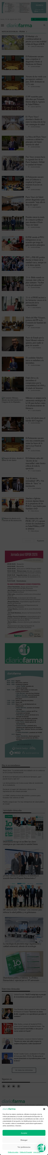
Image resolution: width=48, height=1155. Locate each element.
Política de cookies (13, 1152)
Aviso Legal (36, 1152)
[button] (44, 1109)
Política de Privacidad (26, 1152)
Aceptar (24, 1133)
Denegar (24, 1140)
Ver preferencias (24, 1147)
